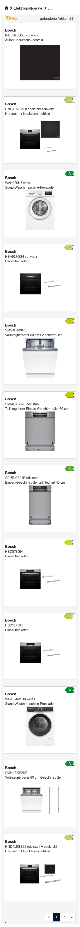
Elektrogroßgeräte (28, 8)
